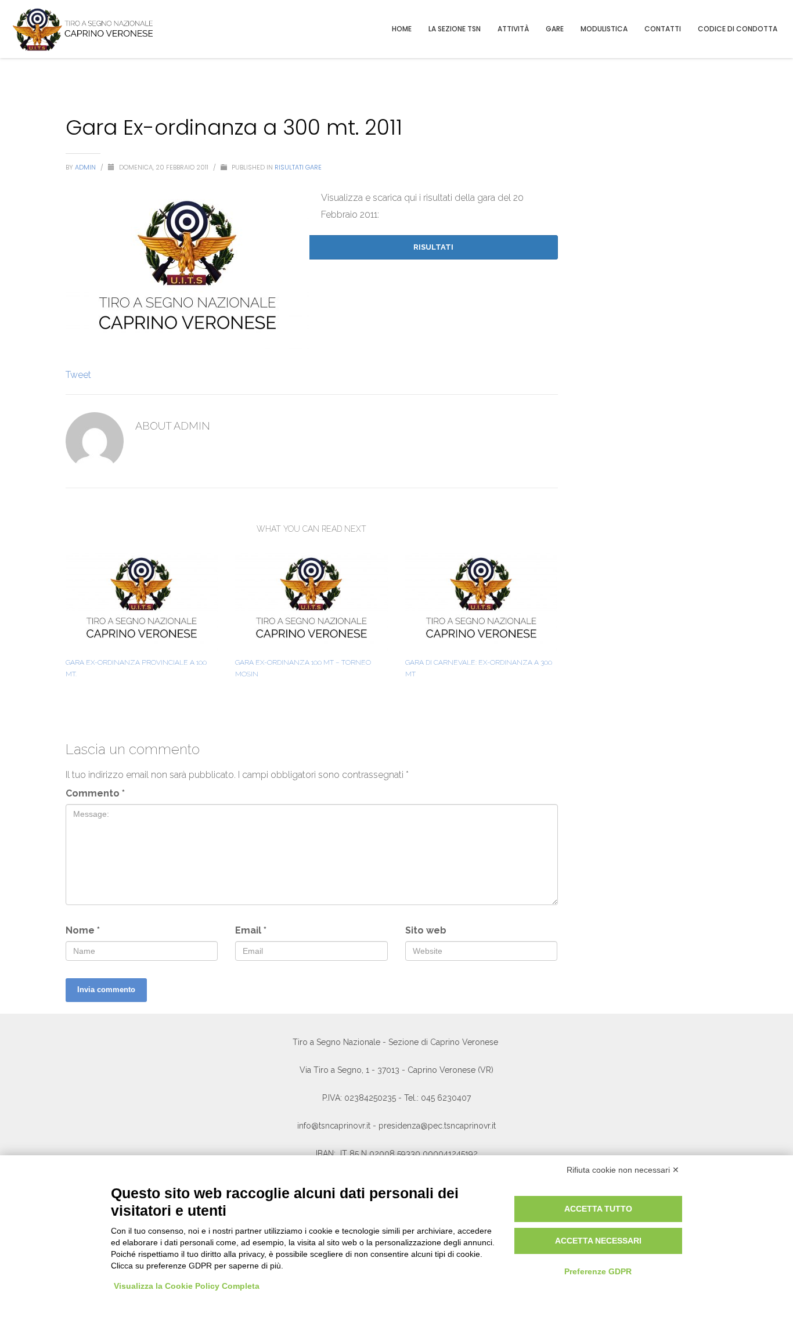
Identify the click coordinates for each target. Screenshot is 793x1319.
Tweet (78, 374)
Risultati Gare (298, 167)
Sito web (425, 930)
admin (86, 167)
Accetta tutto (598, 1208)
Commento (95, 793)
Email (250, 930)
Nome (83, 930)
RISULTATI (433, 247)
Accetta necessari (598, 1240)
